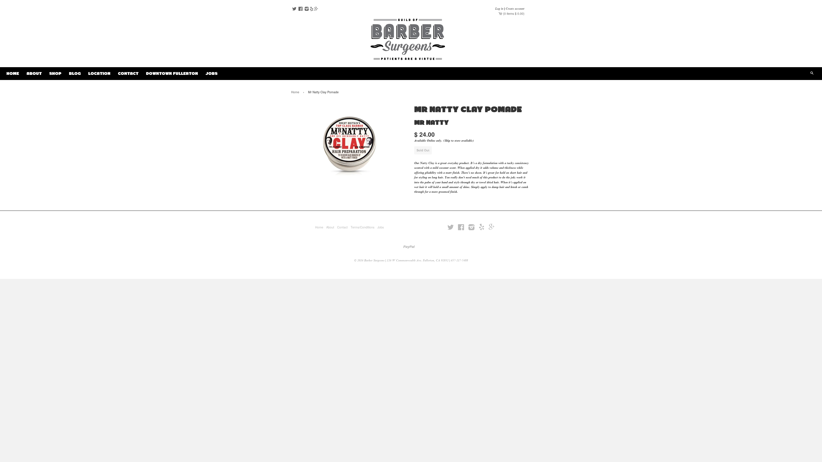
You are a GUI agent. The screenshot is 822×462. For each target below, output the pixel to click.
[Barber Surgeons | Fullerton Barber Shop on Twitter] (293, 9)
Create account (515, 8)
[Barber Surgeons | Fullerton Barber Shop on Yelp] (311, 9)
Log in (499, 8)
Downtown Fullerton (172, 73)
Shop (55, 73)
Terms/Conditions (362, 227)
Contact (128, 73)
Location (99, 73)
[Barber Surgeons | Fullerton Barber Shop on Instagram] (306, 9)
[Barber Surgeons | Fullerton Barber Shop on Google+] (316, 9)
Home (12, 73)
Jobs (211, 73)
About (34, 73)
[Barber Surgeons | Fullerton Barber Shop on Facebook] (300, 9)
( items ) (513, 13)
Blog (75, 73)
